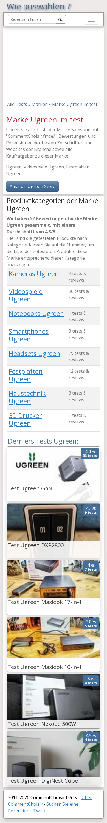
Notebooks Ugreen (36, 313)
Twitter (40, 811)
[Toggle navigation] (91, 19)
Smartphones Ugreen (29, 335)
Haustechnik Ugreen (27, 397)
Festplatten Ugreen (26, 375)
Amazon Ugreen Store (32, 186)
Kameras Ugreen (34, 273)
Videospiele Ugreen (26, 295)
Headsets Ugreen (34, 353)
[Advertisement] (41, 62)
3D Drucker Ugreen (25, 419)
